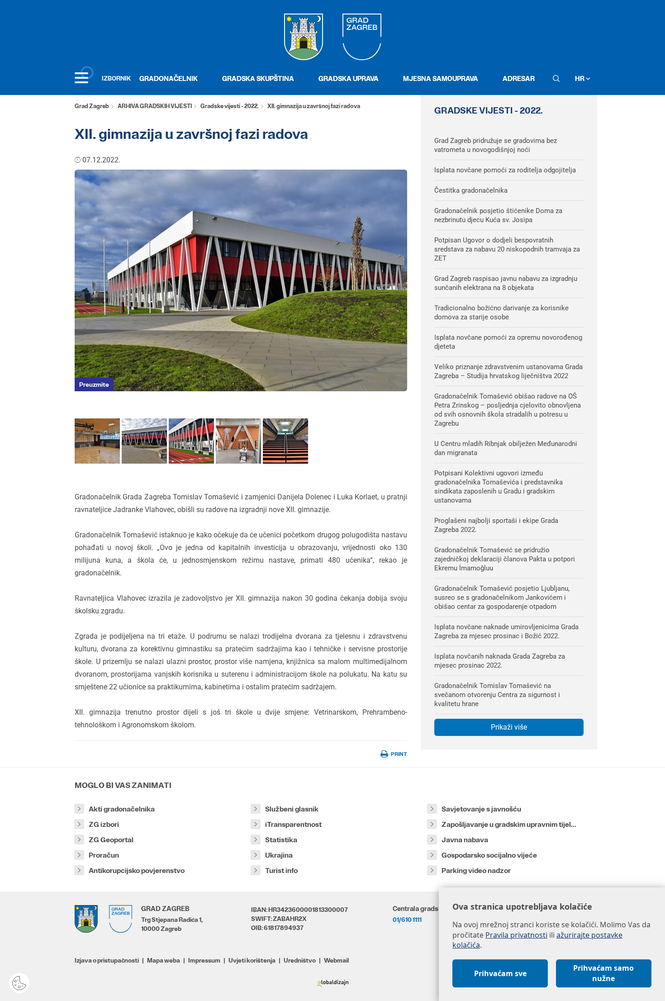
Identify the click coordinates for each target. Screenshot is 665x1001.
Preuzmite (94, 384)
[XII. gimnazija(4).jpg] (285, 440)
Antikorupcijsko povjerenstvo (137, 870)
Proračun (104, 855)
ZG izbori (104, 824)
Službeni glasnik (291, 809)
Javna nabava (465, 840)
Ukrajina (279, 855)
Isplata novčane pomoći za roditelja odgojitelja (505, 170)
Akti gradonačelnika (122, 809)
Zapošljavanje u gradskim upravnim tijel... (509, 824)
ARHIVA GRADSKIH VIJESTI (155, 106)
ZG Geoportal (111, 840)
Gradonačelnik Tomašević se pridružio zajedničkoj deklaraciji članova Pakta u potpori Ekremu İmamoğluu (504, 559)
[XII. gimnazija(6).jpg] (238, 440)
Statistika (281, 840)
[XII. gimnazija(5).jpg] (191, 440)
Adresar (519, 78)
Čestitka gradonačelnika (471, 190)
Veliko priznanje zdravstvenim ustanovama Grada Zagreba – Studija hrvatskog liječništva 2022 (508, 371)
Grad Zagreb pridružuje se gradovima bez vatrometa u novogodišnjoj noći (495, 145)
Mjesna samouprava (440, 78)
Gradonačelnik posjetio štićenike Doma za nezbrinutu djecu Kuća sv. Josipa (498, 215)
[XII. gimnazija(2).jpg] (144, 440)
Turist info (281, 870)
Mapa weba (163, 960)
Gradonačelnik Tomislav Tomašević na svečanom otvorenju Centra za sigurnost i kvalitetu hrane (497, 695)
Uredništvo (300, 960)
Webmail (336, 960)
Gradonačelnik (168, 78)
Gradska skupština (258, 78)
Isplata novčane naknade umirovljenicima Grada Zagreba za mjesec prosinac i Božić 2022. (506, 631)
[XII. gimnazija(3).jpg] (97, 440)
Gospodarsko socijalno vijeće (489, 855)
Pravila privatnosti (516, 935)
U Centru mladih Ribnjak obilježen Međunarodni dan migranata (505, 448)
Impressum (204, 960)
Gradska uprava (348, 78)
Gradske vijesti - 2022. (229, 106)
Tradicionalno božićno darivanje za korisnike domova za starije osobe (501, 312)
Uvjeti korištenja (252, 960)
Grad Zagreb (92, 106)
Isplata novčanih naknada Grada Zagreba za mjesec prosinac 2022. (499, 660)
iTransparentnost (293, 824)
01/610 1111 (407, 919)
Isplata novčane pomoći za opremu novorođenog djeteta (508, 342)
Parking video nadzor (476, 870)
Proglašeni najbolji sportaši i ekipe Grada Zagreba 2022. (496, 525)
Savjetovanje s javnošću (481, 809)
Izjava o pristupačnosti (107, 960)
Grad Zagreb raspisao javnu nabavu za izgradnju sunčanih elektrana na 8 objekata (505, 283)
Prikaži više (509, 727)
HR (580, 78)
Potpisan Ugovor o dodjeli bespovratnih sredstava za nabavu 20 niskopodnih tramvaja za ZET (507, 249)
